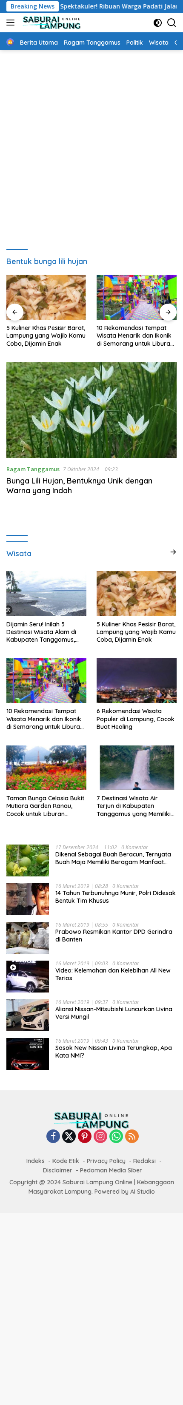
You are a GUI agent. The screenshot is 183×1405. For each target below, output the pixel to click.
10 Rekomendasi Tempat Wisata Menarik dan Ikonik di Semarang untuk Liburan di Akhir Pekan (135, 335)
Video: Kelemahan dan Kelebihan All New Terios (113, 974)
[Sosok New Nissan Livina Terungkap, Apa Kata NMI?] (27, 1054)
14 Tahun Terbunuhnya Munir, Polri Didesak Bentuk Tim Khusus (115, 896)
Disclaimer (57, 1170)
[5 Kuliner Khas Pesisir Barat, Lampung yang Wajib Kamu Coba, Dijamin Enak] (46, 297)
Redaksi (144, 1161)
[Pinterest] (85, 1136)
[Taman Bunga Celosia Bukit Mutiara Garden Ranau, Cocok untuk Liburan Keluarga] (46, 767)
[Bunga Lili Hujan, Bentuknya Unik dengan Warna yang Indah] (91, 410)
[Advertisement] (91, 145)
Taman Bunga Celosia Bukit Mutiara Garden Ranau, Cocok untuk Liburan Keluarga (45, 806)
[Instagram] (100, 1136)
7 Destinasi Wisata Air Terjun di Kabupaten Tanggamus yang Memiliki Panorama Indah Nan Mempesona (134, 806)
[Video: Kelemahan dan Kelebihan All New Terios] (27, 977)
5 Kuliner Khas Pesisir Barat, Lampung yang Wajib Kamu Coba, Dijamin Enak (46, 335)
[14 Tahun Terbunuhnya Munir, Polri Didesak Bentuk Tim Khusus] (27, 899)
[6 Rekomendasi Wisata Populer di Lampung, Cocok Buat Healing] (137, 680)
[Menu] (12, 22)
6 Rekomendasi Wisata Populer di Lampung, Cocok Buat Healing (135, 718)
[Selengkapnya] (173, 552)
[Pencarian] (172, 23)
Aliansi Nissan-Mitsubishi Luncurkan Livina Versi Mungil (113, 1013)
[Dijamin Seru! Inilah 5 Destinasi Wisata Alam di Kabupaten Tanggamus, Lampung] (46, 593)
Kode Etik (65, 1161)
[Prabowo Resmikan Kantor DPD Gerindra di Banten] (27, 938)
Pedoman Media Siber (111, 1170)
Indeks (35, 1161)
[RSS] (132, 1136)
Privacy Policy (106, 1161)
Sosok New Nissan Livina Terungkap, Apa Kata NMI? (113, 1051)
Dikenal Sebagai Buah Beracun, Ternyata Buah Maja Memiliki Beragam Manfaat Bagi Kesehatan (113, 858)
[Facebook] (53, 1136)
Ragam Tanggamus (33, 469)
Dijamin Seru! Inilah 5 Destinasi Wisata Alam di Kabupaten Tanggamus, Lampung (41, 632)
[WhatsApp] (116, 1136)
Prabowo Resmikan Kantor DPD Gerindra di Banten (113, 935)
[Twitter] (69, 1136)
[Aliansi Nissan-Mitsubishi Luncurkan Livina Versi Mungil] (27, 1015)
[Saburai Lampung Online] (50, 22)
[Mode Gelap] (158, 23)
